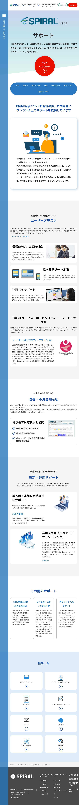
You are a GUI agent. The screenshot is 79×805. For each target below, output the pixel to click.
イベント (39, 4)
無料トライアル (63, 5)
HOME (12, 765)
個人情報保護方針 (29, 789)
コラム (57, 797)
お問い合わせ (73, 5)
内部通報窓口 (73, 779)
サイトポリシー (14, 789)
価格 (45, 86)
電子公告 (43, 790)
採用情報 (43, 787)
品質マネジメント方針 (16, 794)
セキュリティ (55, 86)
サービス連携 (36, 86)
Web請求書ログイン (73, 784)
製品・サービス (23, 765)
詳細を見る (45, 561)
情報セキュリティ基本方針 (17, 792)
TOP (17, 86)
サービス (24, 4)
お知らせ (43, 784)
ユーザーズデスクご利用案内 (19, 236)
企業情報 (43, 781)
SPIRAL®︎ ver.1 (36, 765)
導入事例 (30, 4)
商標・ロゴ (44, 794)
